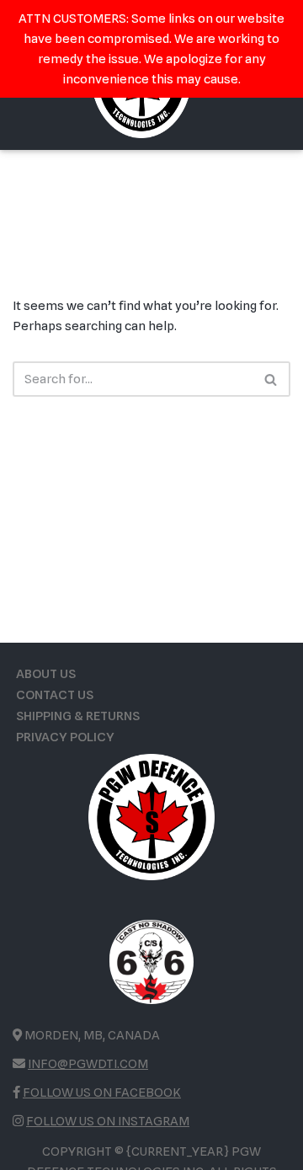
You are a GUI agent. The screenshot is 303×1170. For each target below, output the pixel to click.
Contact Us (54, 695)
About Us (46, 673)
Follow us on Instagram (107, 1121)
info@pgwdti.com (88, 1063)
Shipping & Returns (78, 716)
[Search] (271, 379)
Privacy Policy (65, 737)
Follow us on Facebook (102, 1092)
